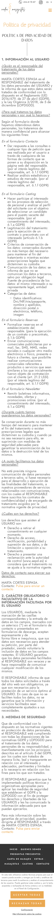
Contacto (43, 863)
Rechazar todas (27, 903)
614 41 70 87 (29, 2)
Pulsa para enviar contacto (21, 830)
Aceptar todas (27, 894)
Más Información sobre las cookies (27, 913)
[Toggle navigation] (49, 10)
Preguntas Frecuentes (25, 854)
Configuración (27, 909)
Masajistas (11, 863)
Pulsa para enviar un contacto (23, 587)
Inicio (14, 849)
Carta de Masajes (19, 859)
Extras (39, 859)
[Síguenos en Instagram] (41, 2)
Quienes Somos (31, 849)
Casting (27, 863)
